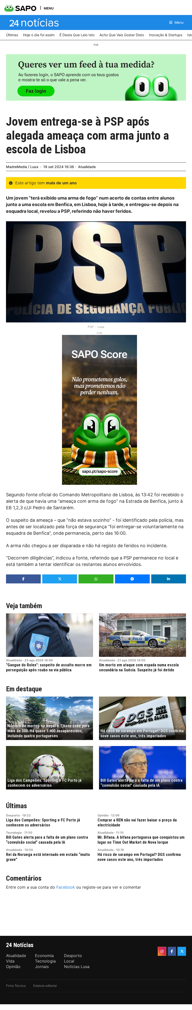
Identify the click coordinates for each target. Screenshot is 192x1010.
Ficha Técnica (16, 986)
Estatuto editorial (45, 986)
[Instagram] (162, 951)
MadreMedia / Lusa (22, 167)
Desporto (13, 815)
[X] (182, 951)
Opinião (103, 815)
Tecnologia (14, 832)
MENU (49, 8)
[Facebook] (172, 951)
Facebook (65, 887)
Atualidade (87, 167)
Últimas (16, 806)
